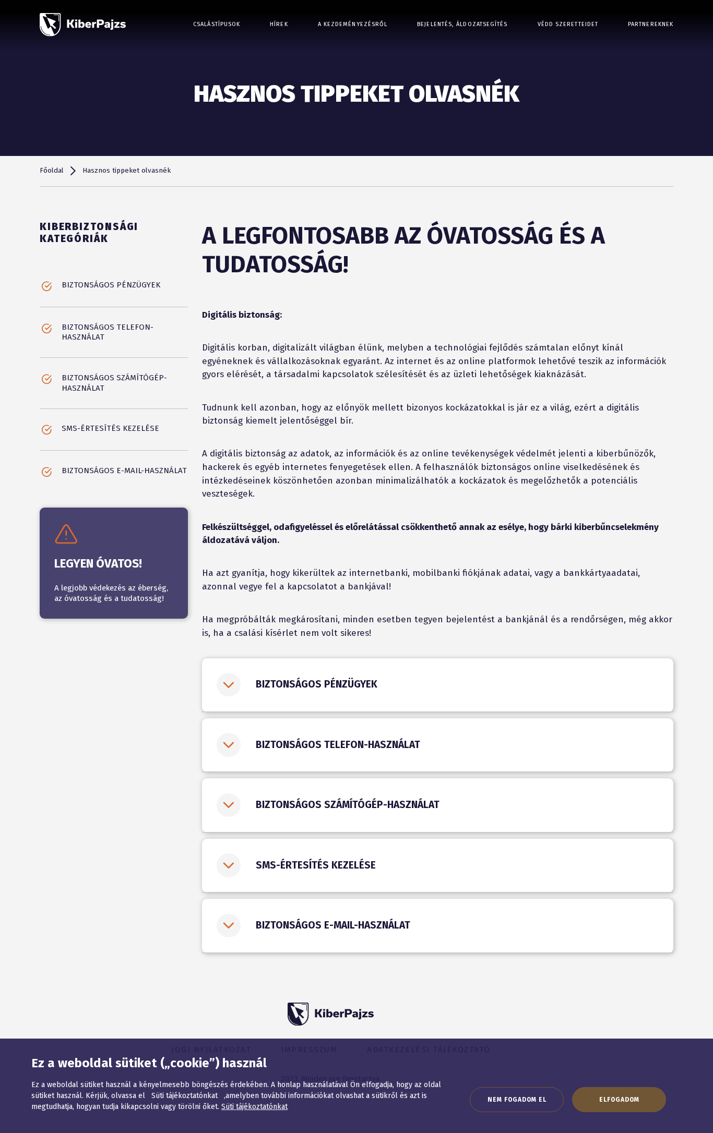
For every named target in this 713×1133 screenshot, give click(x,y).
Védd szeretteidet (568, 24)
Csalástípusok (216, 24)
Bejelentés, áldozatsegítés (462, 24)
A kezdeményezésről (353, 24)
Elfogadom (619, 1099)
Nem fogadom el (517, 1099)
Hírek (279, 24)
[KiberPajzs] (83, 25)
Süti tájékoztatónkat (254, 1106)
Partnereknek (650, 24)
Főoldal (52, 170)
